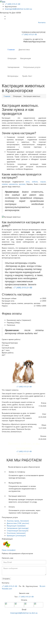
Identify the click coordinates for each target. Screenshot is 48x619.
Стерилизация (12, 530)
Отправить (6, 579)
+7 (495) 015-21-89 (12, 4)
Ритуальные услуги (31, 67)
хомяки (5, 184)
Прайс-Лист (27, 76)
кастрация (23, 530)
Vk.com (42, 586)
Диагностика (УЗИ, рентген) (18, 523)
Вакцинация (25, 58)
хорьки (43, 181)
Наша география (9, 550)
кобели (35, 181)
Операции (12, 58)
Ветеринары (13, 76)
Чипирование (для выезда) (18, 528)
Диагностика (24, 49)
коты (28, 181)
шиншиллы (13, 184)
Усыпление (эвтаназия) (16, 533)
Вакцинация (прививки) (16, 525)
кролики (22, 184)
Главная (11, 49)
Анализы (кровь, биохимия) (18, 520)
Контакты (42, 22)
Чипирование (13, 67)
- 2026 (24, 616)
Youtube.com (7, 588)
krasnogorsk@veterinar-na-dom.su (18, 9)
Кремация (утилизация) (16, 535)
